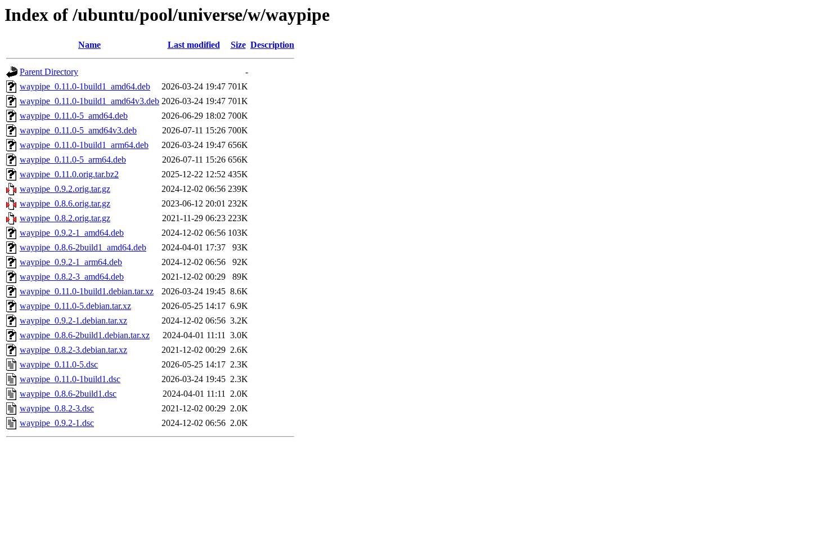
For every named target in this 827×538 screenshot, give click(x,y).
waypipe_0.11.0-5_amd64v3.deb (78, 130)
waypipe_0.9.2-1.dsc (57, 423)
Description (272, 45)
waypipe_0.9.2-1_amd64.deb (72, 232)
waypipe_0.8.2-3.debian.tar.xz (73, 350)
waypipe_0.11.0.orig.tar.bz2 (69, 174)
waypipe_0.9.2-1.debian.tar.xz (73, 320)
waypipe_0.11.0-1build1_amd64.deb (85, 86)
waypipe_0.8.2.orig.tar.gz (65, 218)
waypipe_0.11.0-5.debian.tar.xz (75, 306)
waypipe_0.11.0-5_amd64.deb (74, 115)
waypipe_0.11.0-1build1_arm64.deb (84, 145)
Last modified (194, 45)
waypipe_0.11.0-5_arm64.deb (73, 159)
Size (238, 45)
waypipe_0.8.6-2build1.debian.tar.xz (85, 335)
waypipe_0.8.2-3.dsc (57, 408)
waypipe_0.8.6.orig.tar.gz (65, 203)
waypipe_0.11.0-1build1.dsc (70, 379)
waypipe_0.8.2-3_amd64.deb (72, 276)
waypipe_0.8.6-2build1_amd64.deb (83, 247)
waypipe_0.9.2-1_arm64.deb (71, 262)
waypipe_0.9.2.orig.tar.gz (65, 189)
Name (89, 45)
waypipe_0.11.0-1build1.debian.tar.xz (87, 291)
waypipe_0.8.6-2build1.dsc (68, 393)
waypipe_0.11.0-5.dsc (59, 364)
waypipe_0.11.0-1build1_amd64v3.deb (89, 101)
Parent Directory (49, 72)
